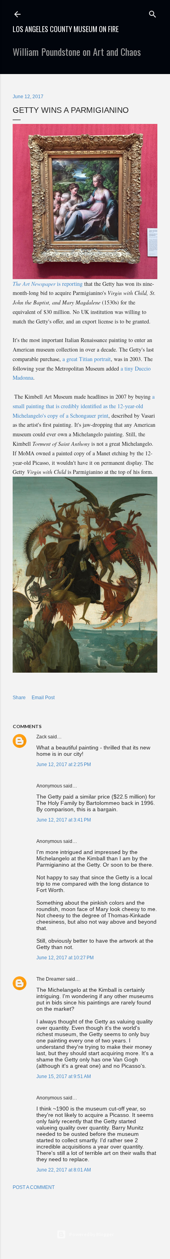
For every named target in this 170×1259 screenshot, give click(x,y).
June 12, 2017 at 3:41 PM (63, 820)
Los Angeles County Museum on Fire (66, 29)
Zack (41, 737)
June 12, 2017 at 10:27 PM (65, 957)
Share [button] (19, 697)
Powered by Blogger (91, 1234)
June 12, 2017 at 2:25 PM (63, 764)
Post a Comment (34, 1187)
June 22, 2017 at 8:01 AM (63, 1170)
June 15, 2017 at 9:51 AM (63, 1076)
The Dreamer (50, 979)
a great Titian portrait (86, 359)
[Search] (152, 12)
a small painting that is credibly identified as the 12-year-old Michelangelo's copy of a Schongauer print (84, 406)
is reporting (48, 283)
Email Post (43, 697)
